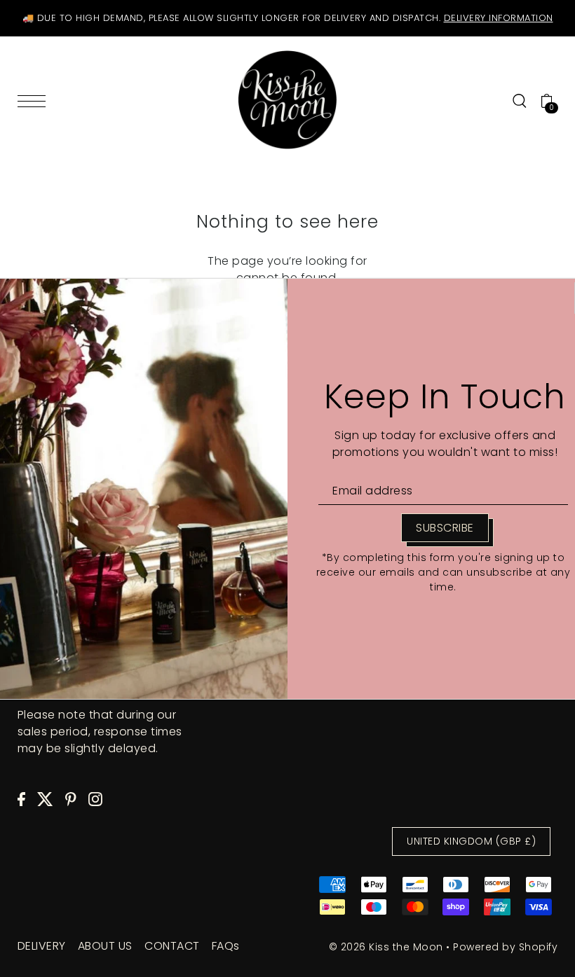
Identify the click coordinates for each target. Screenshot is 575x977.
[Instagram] (95, 799)
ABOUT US (105, 946)
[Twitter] (45, 799)
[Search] (519, 100)
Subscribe (445, 528)
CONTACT (172, 946)
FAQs (226, 946)
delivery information (498, 18)
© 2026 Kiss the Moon (386, 947)
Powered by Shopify (505, 947)
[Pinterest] (70, 799)
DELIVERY (42, 946)
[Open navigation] (35, 100)
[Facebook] (21, 799)
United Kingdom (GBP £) (471, 841)
